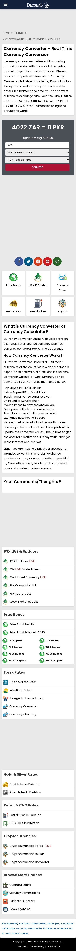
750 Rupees (15, 647)
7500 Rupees (16, 653)
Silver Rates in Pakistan (25, 792)
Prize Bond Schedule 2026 (27, 632)
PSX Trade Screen (24, 569)
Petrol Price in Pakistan (25, 815)
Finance (19, 32)
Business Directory (22, 901)
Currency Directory (22, 714)
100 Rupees (15, 640)
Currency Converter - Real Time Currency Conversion (31, 38)
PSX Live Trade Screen (32, 923)
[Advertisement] (38, 215)
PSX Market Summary (27, 577)
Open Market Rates (23, 682)
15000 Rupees (53, 653)
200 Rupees (52, 640)
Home (6, 32)
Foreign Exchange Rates (26, 698)
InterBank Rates (20, 690)
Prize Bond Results (21, 624)
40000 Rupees (54, 660)
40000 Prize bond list (29, 928)
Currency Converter (23, 706)
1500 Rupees (52, 647)
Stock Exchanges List (23, 602)
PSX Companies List (22, 585)
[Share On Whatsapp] (57, 261)
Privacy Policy (37, 946)
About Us (21, 946)
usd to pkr (53, 923)
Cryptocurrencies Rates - (30, 846)
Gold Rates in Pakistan (24, 784)
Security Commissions (24, 893)
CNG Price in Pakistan (24, 823)
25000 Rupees (17, 660)
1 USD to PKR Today (16, 933)
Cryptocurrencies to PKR (26, 854)
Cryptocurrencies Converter (29, 862)
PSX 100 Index (22, 561)
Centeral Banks (20, 885)
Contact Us (54, 946)
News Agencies (19, 909)
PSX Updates (9, 923)
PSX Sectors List (20, 594)
